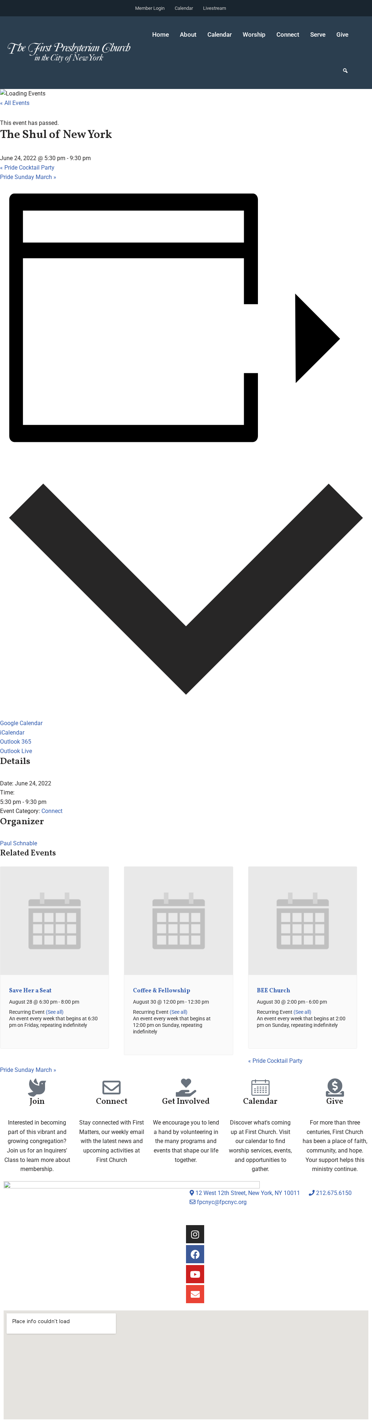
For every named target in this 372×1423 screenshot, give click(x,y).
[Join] (37, 1087)
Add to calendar (28, 457)
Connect (51, 811)
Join (37, 1101)
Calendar (184, 8)
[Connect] (111, 1087)
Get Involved (186, 1101)
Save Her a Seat (30, 991)
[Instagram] (195, 1234)
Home (160, 34)
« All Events (14, 102)
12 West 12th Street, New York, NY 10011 (247, 1193)
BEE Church (273, 991)
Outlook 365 (15, 741)
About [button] (188, 34)
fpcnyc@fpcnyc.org (222, 1202)
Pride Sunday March (28, 177)
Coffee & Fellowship (161, 991)
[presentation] (54, 973)
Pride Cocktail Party (27, 167)
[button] (345, 71)
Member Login (150, 8)
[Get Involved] (186, 1087)
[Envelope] (195, 1294)
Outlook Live (16, 751)
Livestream (214, 8)
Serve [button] (318, 34)
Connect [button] (287, 34)
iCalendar (12, 732)
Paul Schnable (18, 843)
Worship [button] (254, 34)
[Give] (335, 1087)
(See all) (55, 1012)
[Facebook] (195, 1254)
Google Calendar (21, 723)
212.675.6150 (333, 1193)
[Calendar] (260, 1087)
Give (342, 34)
